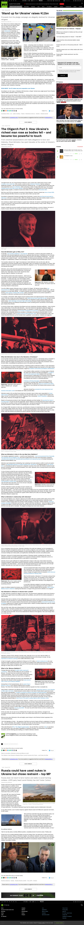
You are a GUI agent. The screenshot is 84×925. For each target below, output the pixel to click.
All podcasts (80, 146)
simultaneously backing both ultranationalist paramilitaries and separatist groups (21, 459)
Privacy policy (65, 909)
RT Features (49, 6)
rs (13, 901)
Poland (22, 113)
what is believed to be (42, 661)
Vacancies (64, 918)
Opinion (61, 6)
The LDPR (29, 880)
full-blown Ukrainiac (35, 184)
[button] (28, 857)
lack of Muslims (16, 187)
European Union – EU (6, 113)
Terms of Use (65, 908)
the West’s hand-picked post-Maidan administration (41, 368)
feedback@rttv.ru (48, 117)
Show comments (28, 122)
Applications (44, 909)
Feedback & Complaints (67, 916)
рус (7, 901)
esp (5, 901)
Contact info (64, 914)
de (9, 901)
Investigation (13, 744)
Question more (14, 4)
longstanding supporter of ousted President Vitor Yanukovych (22, 464)
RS (13, 0)
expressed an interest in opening (9, 658)
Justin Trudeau (16, 113)
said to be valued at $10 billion (46, 383)
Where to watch (45, 911)
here (45, 727)
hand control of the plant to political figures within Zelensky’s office (32, 698)
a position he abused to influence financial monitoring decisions (31, 692)
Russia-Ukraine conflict (20, 880)
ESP (5, 0)
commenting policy (14, 117)
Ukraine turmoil (44, 113)
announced (7, 31)
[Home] (4, 5)
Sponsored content (45, 914)
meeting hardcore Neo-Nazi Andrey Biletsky (12, 188)
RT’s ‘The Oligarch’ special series (20, 727)
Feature (6, 744)
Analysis (55, 6)
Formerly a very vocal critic (7, 184)
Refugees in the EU (30, 113)
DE (9, 0)
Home (3, 125)
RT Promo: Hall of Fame (67, 913)
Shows (75, 6)
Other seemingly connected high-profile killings (19, 301)
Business (33, 6)
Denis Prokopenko (42, 396)
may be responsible (19, 707)
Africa (43, 6)
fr (11, 901)
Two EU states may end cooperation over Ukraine (18, 88)
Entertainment (68, 6)
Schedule (44, 913)
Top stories (59, 10)
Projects (80, 6)
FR (11, 0)
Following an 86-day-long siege (31, 381)
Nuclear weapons (5, 880)
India (38, 6)
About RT (64, 911)
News (2, 908)
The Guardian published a (17, 253)
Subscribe (62, 75)
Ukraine (38, 113)
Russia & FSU (7, 125)
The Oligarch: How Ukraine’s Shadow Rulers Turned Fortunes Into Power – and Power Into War (24, 755)
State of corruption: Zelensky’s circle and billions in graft (15, 753)
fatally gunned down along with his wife (37, 298)
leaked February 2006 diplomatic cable (26, 313)
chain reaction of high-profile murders (14, 292)
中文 (15, 0)
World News (26, 6)
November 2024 (43, 189)
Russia (12, 880)
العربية (2, 0)
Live (43, 908)
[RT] (24, 0)
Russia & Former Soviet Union (16, 6)
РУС (7, 0)
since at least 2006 (49, 192)
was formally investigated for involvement (28, 310)
